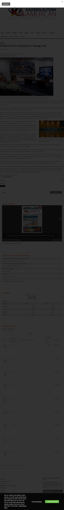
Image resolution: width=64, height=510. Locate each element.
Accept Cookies (52, 501)
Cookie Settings (37, 501)
